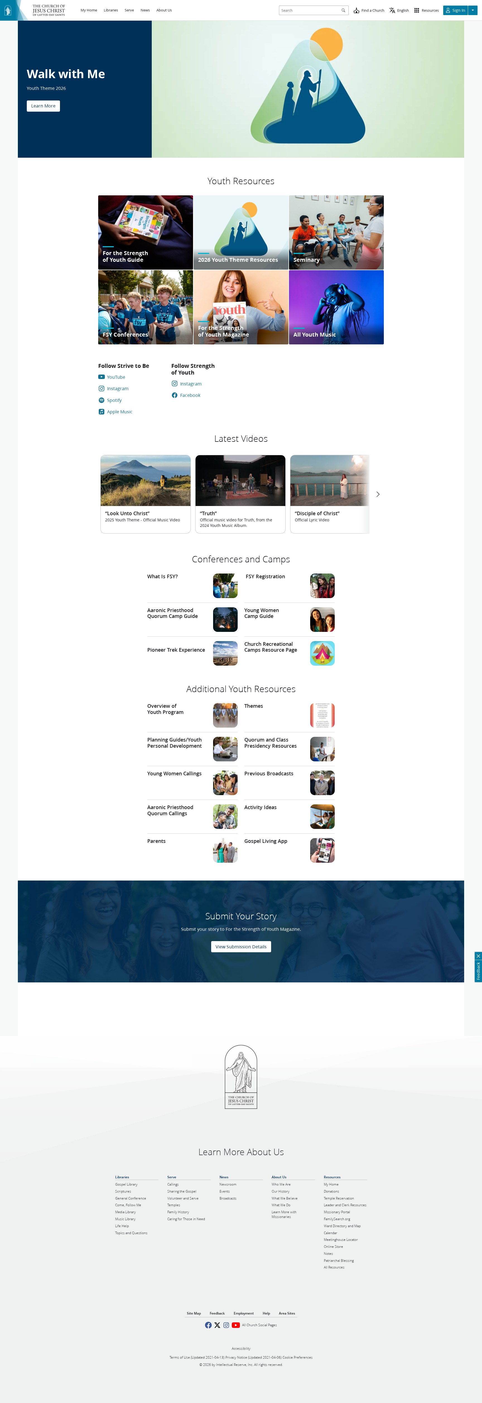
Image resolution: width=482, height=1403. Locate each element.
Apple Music (119, 411)
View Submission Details (241, 946)
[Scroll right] (377, 494)
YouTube (116, 377)
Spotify (114, 400)
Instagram (118, 388)
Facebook (190, 395)
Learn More (43, 105)
